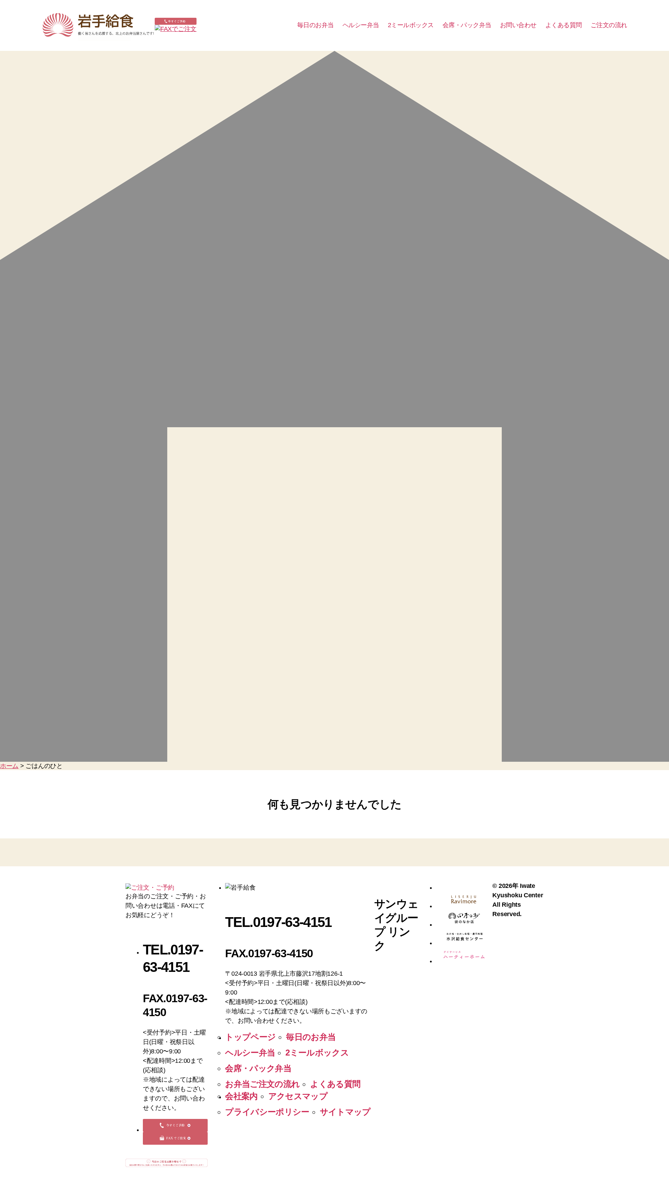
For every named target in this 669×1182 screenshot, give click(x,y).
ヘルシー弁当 (361, 25)
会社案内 (241, 1096)
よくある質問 (563, 25)
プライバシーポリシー (267, 1111)
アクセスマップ (298, 1096)
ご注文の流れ (609, 25)
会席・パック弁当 (467, 25)
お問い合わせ (518, 25)
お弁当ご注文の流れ (262, 1084)
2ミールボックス (411, 25)
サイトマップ (345, 1111)
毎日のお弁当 (315, 25)
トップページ (250, 1037)
